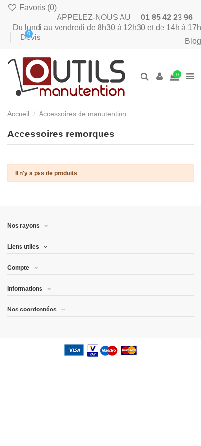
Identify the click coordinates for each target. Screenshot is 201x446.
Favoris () (37, 7)
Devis (23, 37)
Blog (193, 41)
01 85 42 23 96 (168, 17)
